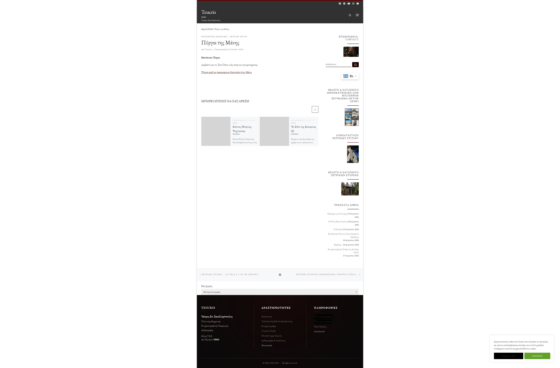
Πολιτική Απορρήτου (323, 316)
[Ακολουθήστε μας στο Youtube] (349, 3)
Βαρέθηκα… (338, 244)
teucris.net (319, 331)
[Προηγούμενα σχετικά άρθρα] (308, 109)
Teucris (208, 50)
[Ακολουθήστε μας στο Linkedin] (344, 3)
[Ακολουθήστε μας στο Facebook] (340, 3)
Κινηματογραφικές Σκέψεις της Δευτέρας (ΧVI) (343, 251)
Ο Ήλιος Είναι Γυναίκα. (337, 221)
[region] (522, 348)
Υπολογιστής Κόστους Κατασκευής (276, 321)
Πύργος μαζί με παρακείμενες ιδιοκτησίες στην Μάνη (226, 72)
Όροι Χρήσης (320, 326)
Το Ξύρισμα (338, 229)
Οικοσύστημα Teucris (271, 335)
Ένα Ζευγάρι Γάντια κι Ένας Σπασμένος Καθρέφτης (343, 235)
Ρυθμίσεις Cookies (509, 356)
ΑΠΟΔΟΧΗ (537, 356)
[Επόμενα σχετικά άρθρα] (315, 109)
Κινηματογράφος (268, 326)
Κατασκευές (266, 316)
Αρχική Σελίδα (207, 29)
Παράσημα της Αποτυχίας (337, 213)
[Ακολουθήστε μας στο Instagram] (353, 3)
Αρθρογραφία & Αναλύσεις (273, 340)
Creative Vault (268, 330)
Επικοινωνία (266, 345)
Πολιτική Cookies (322, 321)
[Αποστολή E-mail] (358, 3)
